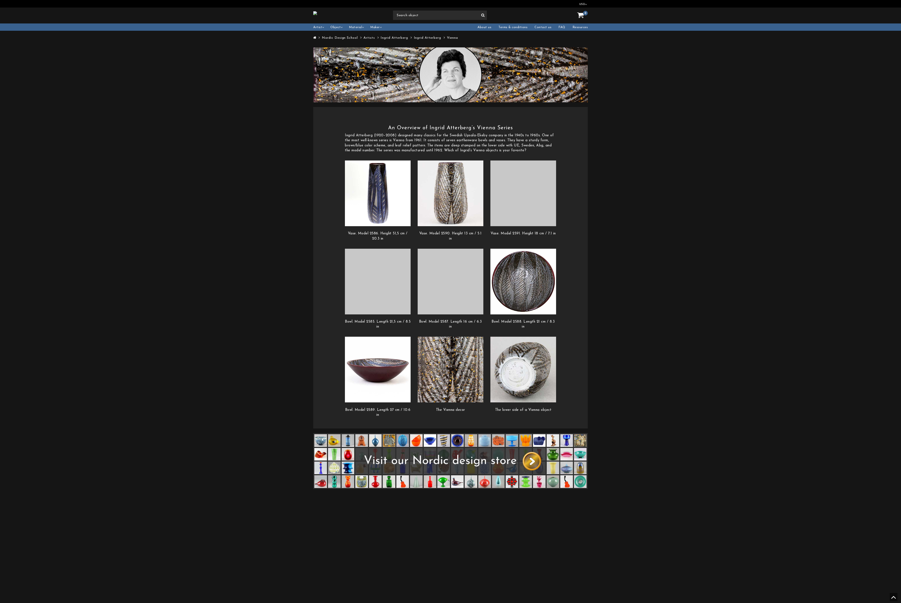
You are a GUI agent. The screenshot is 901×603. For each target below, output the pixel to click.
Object (335, 27)
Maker (375, 27)
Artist (317, 27)
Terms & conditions (512, 27)
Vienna (452, 38)
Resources (580, 27)
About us (484, 27)
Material (355, 27)
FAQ (561, 27)
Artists (369, 38)
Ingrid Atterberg (394, 38)
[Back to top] (892, 599)
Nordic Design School (340, 38)
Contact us (542, 27)
